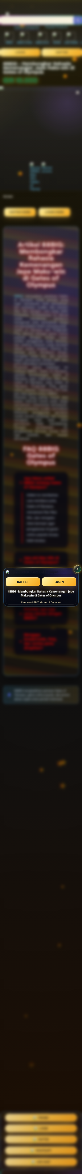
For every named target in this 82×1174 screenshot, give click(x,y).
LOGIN (59, 582)
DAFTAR (23, 582)
